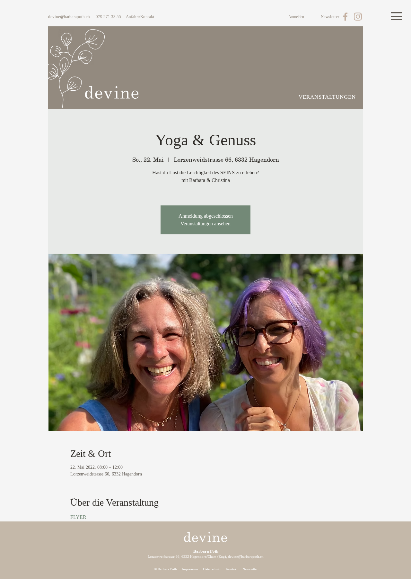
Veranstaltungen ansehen (205, 223)
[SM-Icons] (345, 16)
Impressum (190, 569)
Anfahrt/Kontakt (140, 16)
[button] (396, 16)
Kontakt (232, 569)
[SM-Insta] (358, 16)
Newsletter (250, 569)
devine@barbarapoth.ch (69, 16)
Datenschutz (212, 569)
